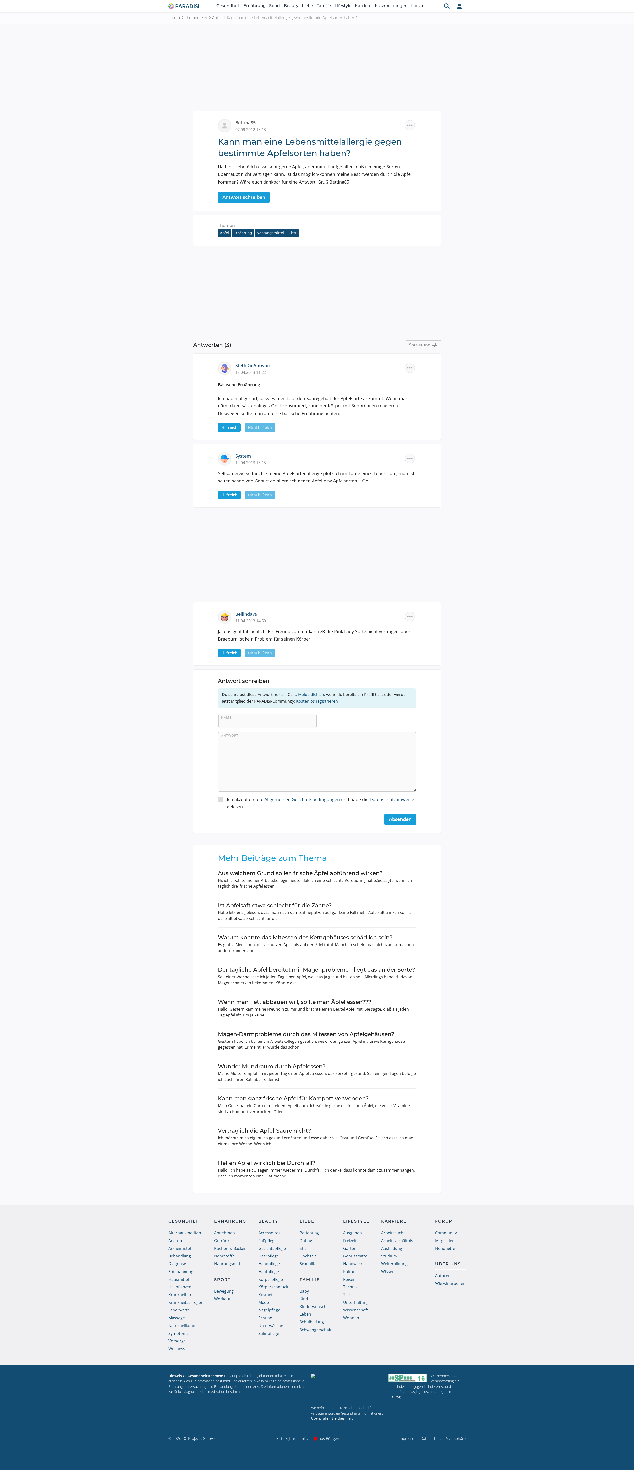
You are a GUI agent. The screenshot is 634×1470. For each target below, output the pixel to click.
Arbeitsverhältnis (397, 1240)
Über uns (448, 1264)
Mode (263, 1302)
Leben (305, 1314)
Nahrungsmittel (270, 233)
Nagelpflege (269, 1310)
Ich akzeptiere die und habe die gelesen (320, 803)
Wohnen (351, 1318)
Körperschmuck (273, 1287)
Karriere (363, 5)
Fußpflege (267, 1240)
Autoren (442, 1275)
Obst (293, 233)
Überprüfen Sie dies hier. (332, 1418)
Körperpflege (270, 1279)
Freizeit (350, 1240)
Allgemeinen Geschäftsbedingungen (302, 799)
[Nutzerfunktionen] (459, 6)
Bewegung (224, 1291)
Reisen (349, 1279)
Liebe (307, 5)
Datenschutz (431, 1438)
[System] (226, 458)
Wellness (176, 1348)
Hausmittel (178, 1279)
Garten (349, 1248)
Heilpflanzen (179, 1287)
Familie (324, 5)
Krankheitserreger (185, 1302)
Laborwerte (179, 1310)
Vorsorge (177, 1341)
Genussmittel (355, 1256)
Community (446, 1233)
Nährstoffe (224, 1256)
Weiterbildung (394, 1263)
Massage (176, 1318)
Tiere (348, 1294)
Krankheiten (179, 1294)
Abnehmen (224, 1233)
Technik (350, 1287)
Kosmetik (267, 1294)
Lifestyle (343, 5)
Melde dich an (311, 694)
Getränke (223, 1240)
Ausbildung (391, 1248)
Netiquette (445, 1248)
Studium (389, 1256)
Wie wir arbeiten (450, 1283)
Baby (304, 1291)
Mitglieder (444, 1240)
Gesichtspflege (272, 1248)
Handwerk (352, 1263)
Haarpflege (268, 1256)
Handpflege (269, 1263)
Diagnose (177, 1263)
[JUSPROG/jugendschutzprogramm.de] (407, 1378)
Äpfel (217, 17)
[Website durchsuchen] (447, 6)
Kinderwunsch (313, 1306)
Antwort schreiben (243, 197)
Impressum (408, 1438)
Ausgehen (352, 1233)
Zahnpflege (268, 1333)
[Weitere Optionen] (410, 125)
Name (226, 717)
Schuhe (265, 1318)
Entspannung (180, 1271)
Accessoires (269, 1233)
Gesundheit (228, 5)
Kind (304, 1299)
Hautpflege (268, 1271)
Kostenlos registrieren (317, 701)
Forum (417, 5)
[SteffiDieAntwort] (226, 368)
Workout (222, 1299)
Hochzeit (308, 1256)
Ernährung (254, 5)
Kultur (349, 1271)
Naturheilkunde (183, 1325)
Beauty (291, 5)
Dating (306, 1240)
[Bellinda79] (226, 616)
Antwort (229, 735)
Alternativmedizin (184, 1233)
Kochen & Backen (230, 1248)
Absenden (400, 819)
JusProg (394, 1397)
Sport (274, 5)
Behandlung (179, 1256)
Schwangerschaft (316, 1330)
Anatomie (177, 1240)
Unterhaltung (356, 1302)
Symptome (178, 1333)
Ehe (303, 1248)
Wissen (388, 1271)
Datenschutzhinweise (392, 799)
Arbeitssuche (393, 1233)
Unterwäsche (270, 1325)
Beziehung (309, 1233)
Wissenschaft (355, 1310)
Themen (192, 17)
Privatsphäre (455, 1438)
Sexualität (309, 1263)
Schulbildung (312, 1322)
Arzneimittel (179, 1248)
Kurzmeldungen (391, 5)
